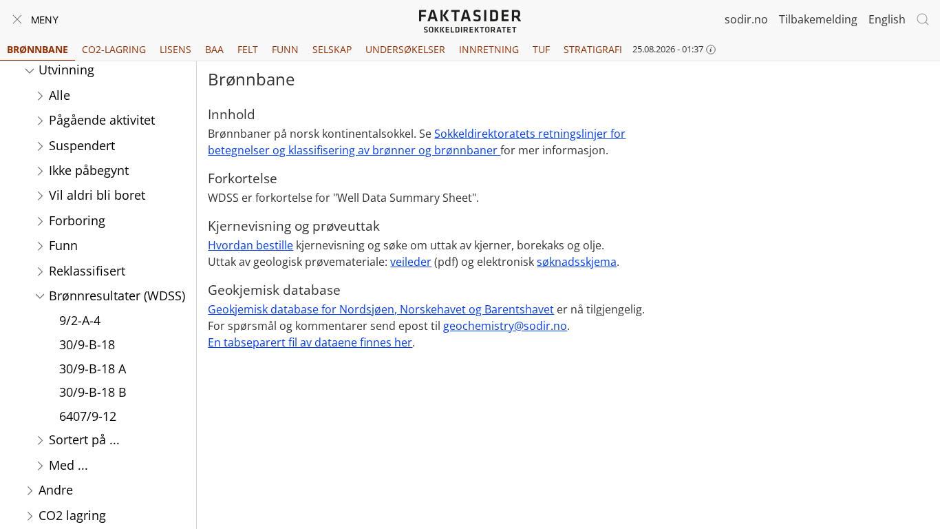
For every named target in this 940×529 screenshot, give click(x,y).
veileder (410, 261)
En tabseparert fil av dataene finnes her (310, 342)
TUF (541, 49)
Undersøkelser (405, 49)
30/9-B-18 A (92, 368)
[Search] (923, 19)
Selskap (332, 49)
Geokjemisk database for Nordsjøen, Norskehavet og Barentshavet (381, 309)
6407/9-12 (87, 416)
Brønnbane (37, 49)
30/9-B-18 (87, 344)
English (887, 19)
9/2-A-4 (79, 320)
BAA (214, 49)
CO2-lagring (114, 49)
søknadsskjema (577, 261)
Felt (247, 49)
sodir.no (746, 19)
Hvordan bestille (250, 245)
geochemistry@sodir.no (505, 325)
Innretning (489, 49)
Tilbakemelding (818, 19)
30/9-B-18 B (93, 392)
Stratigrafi (593, 49)
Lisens (175, 49)
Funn (285, 49)
